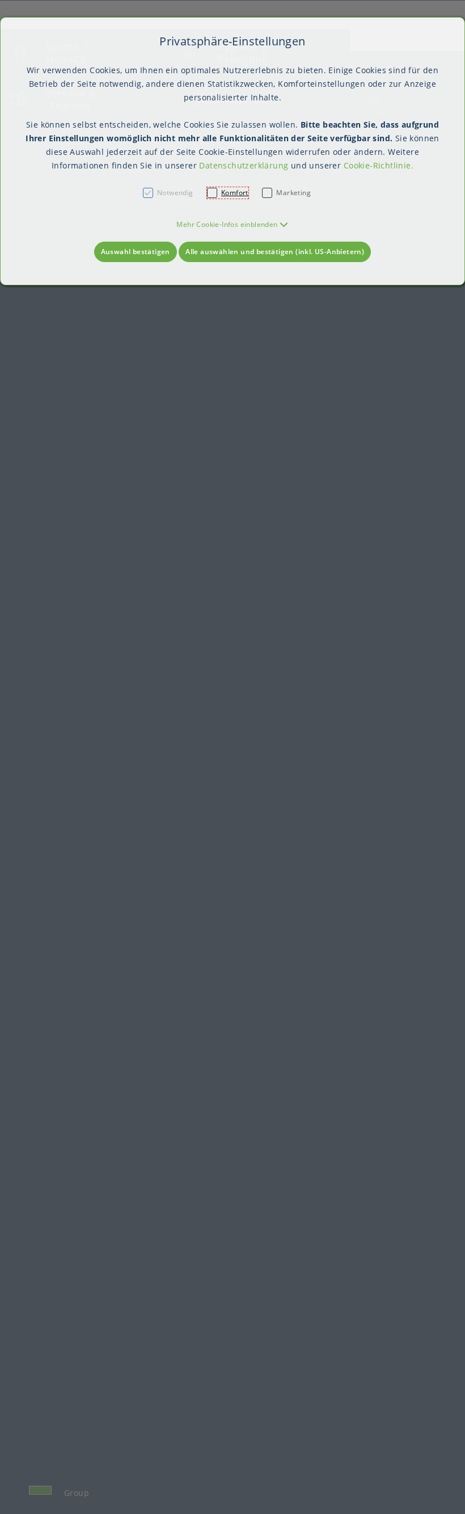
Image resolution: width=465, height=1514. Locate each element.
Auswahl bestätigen (135, 251)
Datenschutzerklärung (243, 165)
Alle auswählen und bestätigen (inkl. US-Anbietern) (274, 251)
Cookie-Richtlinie (377, 165)
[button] (232, 224)
